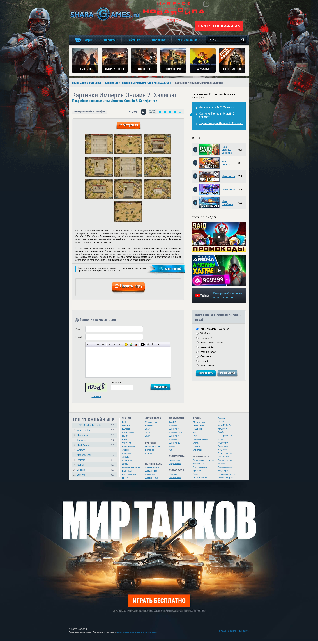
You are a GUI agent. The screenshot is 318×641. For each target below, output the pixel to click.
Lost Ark (81, 475)
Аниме (196, 474)
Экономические (225, 467)
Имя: (77, 329)
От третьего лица (226, 453)
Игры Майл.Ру (224, 425)
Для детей (150, 474)
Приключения (128, 446)
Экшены (126, 450)
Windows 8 (174, 439)
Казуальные (223, 450)
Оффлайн (197, 450)
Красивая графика (226, 474)
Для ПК (172, 422)
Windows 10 (174, 443)
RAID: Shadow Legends (89, 425)
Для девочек (151, 471)
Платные (173, 474)
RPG (124, 422)
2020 (147, 436)
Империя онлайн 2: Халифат (216, 107)
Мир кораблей (227, 203)
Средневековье (225, 460)
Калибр (81, 465)
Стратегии (127, 460)
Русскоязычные (200, 467)
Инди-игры (223, 443)
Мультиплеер (199, 422)
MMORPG (127, 425)
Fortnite (204, 361)
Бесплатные (175, 477)
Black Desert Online (211, 342)
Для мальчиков (152, 467)
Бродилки (222, 429)
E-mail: (78, 337)
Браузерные (175, 463)
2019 (147, 432)
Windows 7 (174, 436)
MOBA (125, 436)
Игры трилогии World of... (215, 328)
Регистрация (128, 125)
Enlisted (81, 470)
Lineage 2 (206, 338)
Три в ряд (197, 471)
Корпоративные (200, 439)
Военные (222, 418)
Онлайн (196, 443)
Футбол (221, 464)
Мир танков (228, 176)
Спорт (221, 422)
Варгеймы (127, 471)
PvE (195, 432)
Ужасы (125, 464)
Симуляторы (128, 432)
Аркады (125, 457)
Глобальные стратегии (203, 460)
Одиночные (198, 425)
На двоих (197, 429)
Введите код (117, 382)
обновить (96, 396)
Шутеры (126, 429)
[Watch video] (219, 237)
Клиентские (174, 460)
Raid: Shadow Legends (227, 149)
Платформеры (129, 474)
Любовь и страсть (226, 478)
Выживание (223, 446)
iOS (170, 450)
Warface (205, 333)
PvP (195, 436)
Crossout (205, 356)
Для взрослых (151, 478)
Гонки (124, 439)
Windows (173, 425)
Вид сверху (223, 471)
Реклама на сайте (227, 631)
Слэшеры (126, 453)
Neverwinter (207, 347)
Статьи (148, 453)
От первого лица (225, 436)
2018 (147, 429)
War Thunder (227, 163)
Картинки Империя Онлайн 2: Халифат (217, 115)
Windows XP (174, 429)
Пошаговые (223, 457)
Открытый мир (200, 478)
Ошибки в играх (152, 446)
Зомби (221, 432)
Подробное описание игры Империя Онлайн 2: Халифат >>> (114, 100)
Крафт (221, 439)
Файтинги (126, 443)
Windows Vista (175, 432)
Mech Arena (229, 189)
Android (172, 446)
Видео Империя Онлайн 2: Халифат (221, 123)
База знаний (173, 269)
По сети (196, 446)
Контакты (244, 631)
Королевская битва (131, 467)
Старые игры (151, 422)
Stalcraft (81, 460)
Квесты (125, 478)
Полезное (149, 450)
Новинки (149, 425)
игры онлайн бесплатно (104, 13)
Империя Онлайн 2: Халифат (89, 111)
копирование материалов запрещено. (137, 632)
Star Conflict (207, 365)
